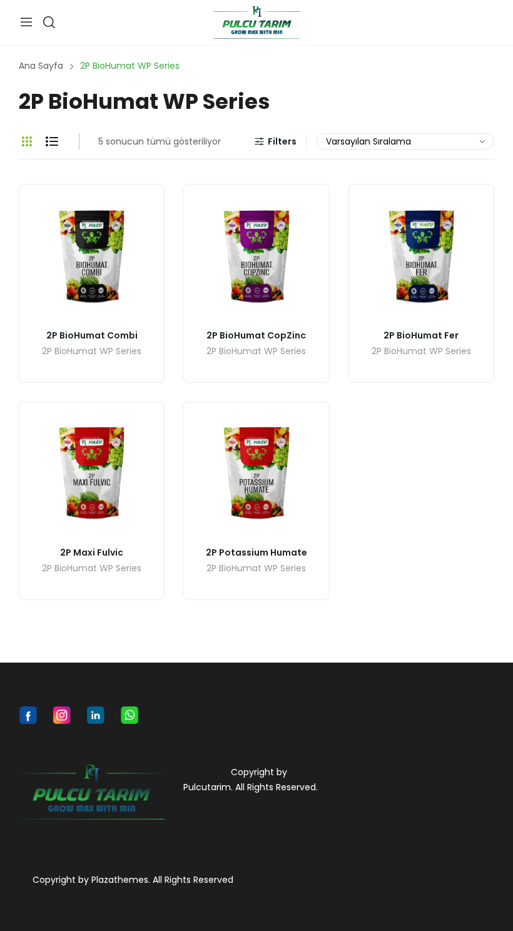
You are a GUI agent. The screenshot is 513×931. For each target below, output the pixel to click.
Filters (282, 141)
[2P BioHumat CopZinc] (256, 257)
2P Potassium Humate (256, 552)
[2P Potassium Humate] (256, 474)
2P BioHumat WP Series (91, 352)
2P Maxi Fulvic (91, 552)
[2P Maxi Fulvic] (91, 474)
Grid (27, 141)
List (52, 141)
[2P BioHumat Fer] (421, 257)
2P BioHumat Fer (421, 335)
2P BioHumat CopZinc (256, 335)
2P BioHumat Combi (92, 335)
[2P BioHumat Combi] (91, 257)
